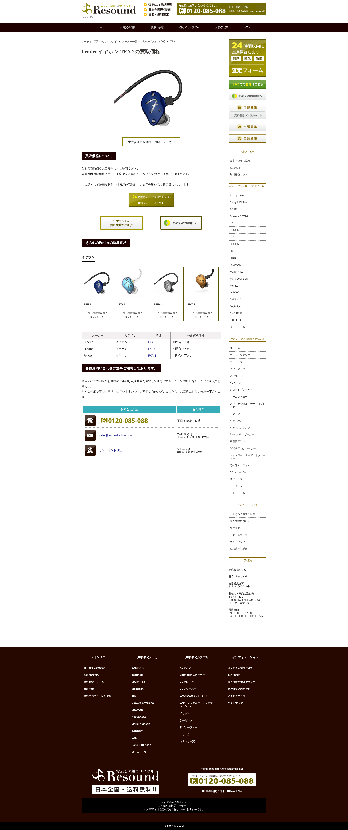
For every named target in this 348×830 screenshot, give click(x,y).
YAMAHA (235, 320)
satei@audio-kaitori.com (116, 435)
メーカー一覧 (237, 327)
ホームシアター (239, 396)
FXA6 (151, 349)
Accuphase (237, 195)
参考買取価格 (127, 27)
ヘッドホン (236, 420)
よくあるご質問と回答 (242, 514)
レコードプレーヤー (241, 389)
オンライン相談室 (110, 450)
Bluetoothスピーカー (242, 434)
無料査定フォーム (94, 681)
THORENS (236, 313)
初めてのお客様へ (189, 27)
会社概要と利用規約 (239, 688)
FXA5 (151, 342)
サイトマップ (237, 541)
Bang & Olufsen (239, 202)
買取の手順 (157, 27)
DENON (234, 229)
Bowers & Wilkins (240, 216)
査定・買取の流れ (240, 160)
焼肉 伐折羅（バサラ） (176, 805)
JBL (232, 250)
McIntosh (235, 285)
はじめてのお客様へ (95, 667)
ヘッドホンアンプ (240, 427)
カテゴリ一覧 (237, 493)
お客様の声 (221, 27)
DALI (233, 223)
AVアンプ (235, 382)
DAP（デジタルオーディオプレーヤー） (248, 405)
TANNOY (235, 299)
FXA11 (152, 355)
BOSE (233, 209)
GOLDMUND (237, 243)
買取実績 (235, 167)
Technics (235, 306)
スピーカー (236, 347)
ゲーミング (236, 486)
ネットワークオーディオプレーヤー (247, 457)
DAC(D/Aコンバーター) (243, 448)
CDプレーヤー (238, 375)
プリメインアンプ (240, 355)
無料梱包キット (239, 174)
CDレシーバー (238, 472)
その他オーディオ (240, 465)
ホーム (101, 27)
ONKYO (234, 292)
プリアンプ (236, 361)
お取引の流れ (91, 674)
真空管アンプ (237, 441)
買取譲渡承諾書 (239, 548)
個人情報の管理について (242, 681)
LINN (233, 257)
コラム (247, 27)
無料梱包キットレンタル (97, 695)
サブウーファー (239, 479)
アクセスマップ (239, 534)
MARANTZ (236, 271)
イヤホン (235, 413)
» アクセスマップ (240, 602)
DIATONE (235, 237)
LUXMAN (235, 264)
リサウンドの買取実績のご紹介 (121, 223)
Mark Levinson (239, 278)
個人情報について (240, 520)
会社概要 (235, 527)
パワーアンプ (237, 368)
